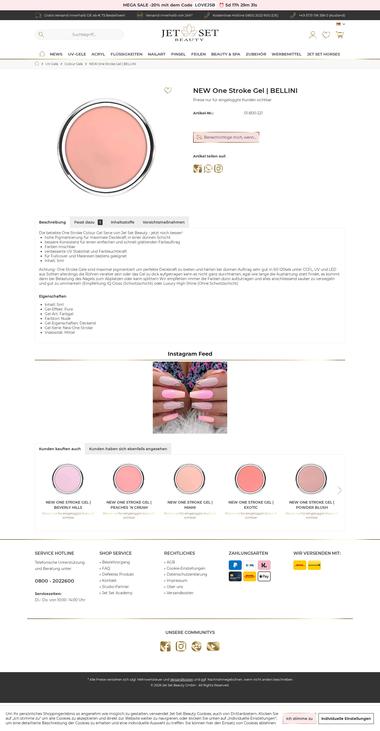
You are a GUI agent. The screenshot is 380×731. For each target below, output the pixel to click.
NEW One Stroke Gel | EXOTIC (251, 505)
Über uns (175, 586)
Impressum (177, 580)
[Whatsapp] (208, 168)
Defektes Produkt (118, 574)
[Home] (42, 54)
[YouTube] (213, 646)
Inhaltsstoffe (122, 222)
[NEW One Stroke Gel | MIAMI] (190, 479)
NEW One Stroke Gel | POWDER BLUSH (311, 505)
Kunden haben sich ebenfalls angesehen (128, 449)
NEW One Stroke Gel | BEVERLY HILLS (68, 505)
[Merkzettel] (326, 34)
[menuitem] (339, 34)
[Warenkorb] (339, 34)
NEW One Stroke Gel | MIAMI (190, 505)
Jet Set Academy (117, 593)
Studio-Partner (115, 586)
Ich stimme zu (299, 718)
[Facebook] (198, 168)
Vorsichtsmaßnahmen (164, 222)
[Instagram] (218, 168)
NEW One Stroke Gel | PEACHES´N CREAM (129, 505)
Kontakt (109, 580)
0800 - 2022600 (54, 581)
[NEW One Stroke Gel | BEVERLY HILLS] (68, 479)
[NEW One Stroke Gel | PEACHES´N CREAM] (129, 479)
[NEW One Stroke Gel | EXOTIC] (251, 479)
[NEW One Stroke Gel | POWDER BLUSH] (311, 479)
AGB (171, 562)
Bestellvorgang (116, 562)
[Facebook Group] (196, 646)
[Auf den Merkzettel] (168, 90)
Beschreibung (52, 222)
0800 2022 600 (257, 15)
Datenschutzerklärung (187, 574)
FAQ (106, 568)
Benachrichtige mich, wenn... (230, 137)
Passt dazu (87, 222)
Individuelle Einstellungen (346, 718)
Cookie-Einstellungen (186, 568)
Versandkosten (180, 593)
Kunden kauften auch (60, 449)
